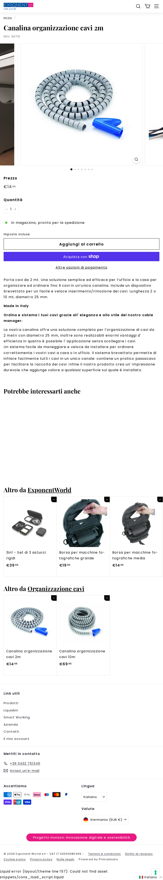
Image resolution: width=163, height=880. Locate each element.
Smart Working (17, 717)
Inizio (8, 18)
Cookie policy (15, 859)
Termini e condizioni (104, 854)
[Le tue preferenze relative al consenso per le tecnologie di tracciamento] (156, 873)
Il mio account (17, 738)
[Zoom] (136, 159)
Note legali (65, 859)
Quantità (13, 199)
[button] (151, 877)
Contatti (12, 731)
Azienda (11, 724)
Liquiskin (11, 710)
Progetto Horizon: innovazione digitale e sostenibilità (81, 837)
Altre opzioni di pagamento (81, 267)
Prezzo (10, 178)
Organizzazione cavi (56, 588)
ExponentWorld (49, 490)
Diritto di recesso (139, 854)
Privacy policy (41, 859)
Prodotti (11, 703)
